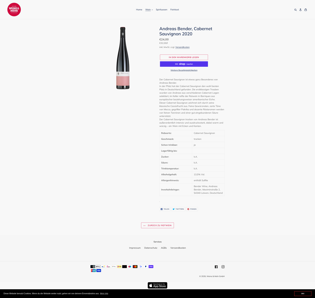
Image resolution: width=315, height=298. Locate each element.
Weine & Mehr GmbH (216, 276)
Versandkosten (182, 47)
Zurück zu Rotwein (159, 225)
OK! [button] (302, 294)
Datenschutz (150, 247)
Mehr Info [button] (104, 293)
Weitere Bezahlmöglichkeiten (184, 70)
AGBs (164, 247)
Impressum (135, 247)
